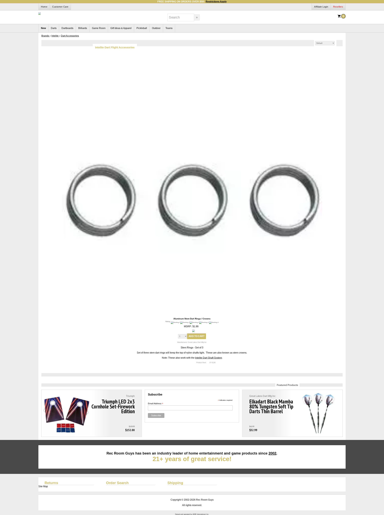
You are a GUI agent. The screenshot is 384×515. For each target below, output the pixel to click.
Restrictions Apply (216, 1)
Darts (54, 28)
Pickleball (141, 28)
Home (44, 6)
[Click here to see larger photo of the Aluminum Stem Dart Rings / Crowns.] (192, 58)
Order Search (117, 483)
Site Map (43, 486)
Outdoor (156, 28)
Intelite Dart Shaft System (208, 357)
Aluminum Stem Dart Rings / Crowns (191, 318)
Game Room (98, 28)
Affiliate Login (321, 6)
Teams (168, 28)
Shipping (175, 483)
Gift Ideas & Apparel (121, 28)
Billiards (82, 28)
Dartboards (67, 28)
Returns (51, 483)
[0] (339, 17)
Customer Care (60, 6)
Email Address (155, 403)
